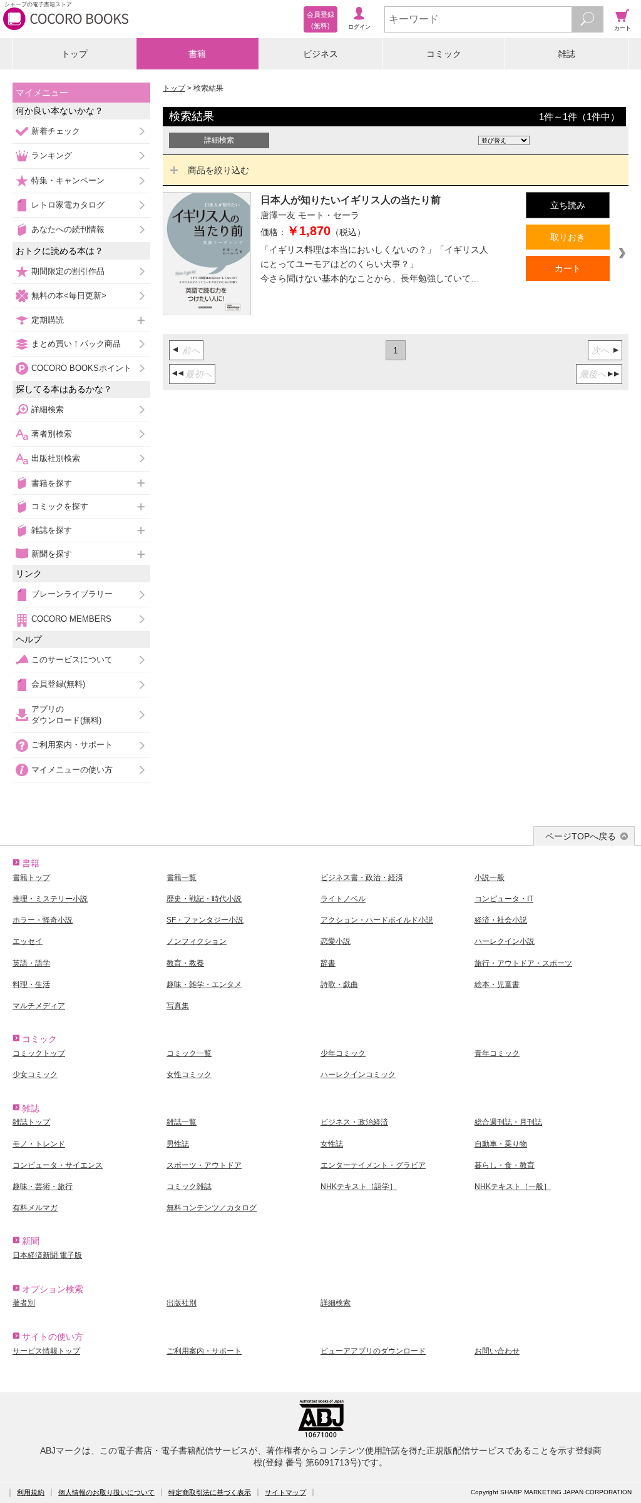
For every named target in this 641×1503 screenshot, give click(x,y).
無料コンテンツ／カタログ (212, 1207)
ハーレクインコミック (358, 1074)
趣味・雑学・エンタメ (204, 984)
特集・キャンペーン (68, 180)
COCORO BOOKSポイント (81, 368)
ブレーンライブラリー (72, 594)
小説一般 (489, 877)
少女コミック (35, 1074)
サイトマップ (285, 1492)
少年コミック (343, 1053)
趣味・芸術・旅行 (43, 1186)
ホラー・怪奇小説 (43, 920)
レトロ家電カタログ (68, 205)
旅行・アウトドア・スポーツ (523, 963)
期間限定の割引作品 (68, 271)
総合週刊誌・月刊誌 (508, 1122)
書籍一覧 (182, 877)
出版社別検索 (55, 458)
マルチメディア (39, 1005)
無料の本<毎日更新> (68, 295)
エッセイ (28, 941)
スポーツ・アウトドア (204, 1165)
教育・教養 (185, 963)
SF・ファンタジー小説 (205, 920)
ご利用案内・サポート (72, 744)
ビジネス (320, 54)
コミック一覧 (189, 1053)
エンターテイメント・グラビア (373, 1165)
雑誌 (566, 54)
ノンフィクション (197, 941)
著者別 (24, 1302)
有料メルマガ (35, 1207)
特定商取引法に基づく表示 (209, 1492)
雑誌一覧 (182, 1122)
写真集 (178, 1005)
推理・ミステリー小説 (50, 898)
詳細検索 (47, 409)
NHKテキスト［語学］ (358, 1186)
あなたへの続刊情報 (68, 229)
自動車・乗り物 (500, 1144)
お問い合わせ (497, 1351)
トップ (74, 54)
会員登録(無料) (58, 684)
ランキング (51, 155)
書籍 (197, 54)
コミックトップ (39, 1053)
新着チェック (55, 131)
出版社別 (182, 1302)
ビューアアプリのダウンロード (373, 1351)
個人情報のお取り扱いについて (106, 1492)
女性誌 (331, 1144)
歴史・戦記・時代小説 (204, 898)
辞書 (328, 963)
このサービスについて (72, 659)
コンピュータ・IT (503, 898)
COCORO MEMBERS (71, 619)
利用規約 (30, 1492)
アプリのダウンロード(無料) (66, 714)
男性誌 (178, 1144)
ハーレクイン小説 (504, 941)
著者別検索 (51, 433)
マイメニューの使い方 (72, 769)
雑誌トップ (31, 1122)
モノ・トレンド (39, 1144)
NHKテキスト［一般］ (512, 1186)
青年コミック (497, 1053)
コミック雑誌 (189, 1186)
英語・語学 (31, 963)
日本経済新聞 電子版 (47, 1255)
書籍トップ (31, 877)
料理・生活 (31, 984)
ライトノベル (343, 898)
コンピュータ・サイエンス (58, 1165)
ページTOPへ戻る (580, 836)
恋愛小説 (335, 941)
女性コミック (189, 1074)
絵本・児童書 (497, 984)
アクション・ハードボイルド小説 (376, 920)
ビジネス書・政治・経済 (361, 877)
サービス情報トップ (46, 1351)
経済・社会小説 (500, 920)
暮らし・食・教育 (504, 1165)
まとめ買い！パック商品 (76, 343)
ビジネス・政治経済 (354, 1122)
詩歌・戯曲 (339, 984)
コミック (443, 54)
